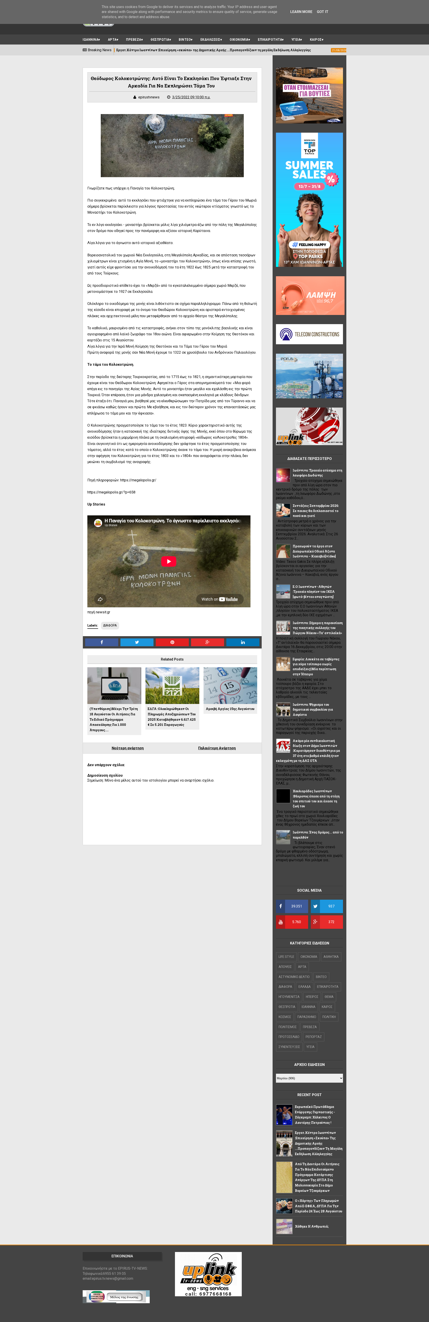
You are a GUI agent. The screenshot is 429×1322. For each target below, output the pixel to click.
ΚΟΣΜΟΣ (285, 1017)
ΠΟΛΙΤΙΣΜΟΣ (288, 1027)
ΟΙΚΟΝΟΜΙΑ (239, 39)
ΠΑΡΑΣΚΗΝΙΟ (306, 1017)
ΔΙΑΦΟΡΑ (110, 625)
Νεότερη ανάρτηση (128, 748)
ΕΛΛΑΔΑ (305, 986)
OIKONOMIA (309, 957)
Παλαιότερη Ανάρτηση (217, 748)
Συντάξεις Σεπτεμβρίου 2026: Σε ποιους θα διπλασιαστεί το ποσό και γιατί (316, 511)
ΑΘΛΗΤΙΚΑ (331, 957)
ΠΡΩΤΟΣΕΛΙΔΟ (289, 1037)
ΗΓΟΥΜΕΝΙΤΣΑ (289, 997)
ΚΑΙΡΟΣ (316, 39)
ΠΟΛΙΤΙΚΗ (329, 1017)
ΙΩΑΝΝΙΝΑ (90, 39)
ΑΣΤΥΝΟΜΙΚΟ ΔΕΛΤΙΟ (294, 977)
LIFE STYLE (286, 957)
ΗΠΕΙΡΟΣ (312, 997)
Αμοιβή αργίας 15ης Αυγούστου (230, 709)
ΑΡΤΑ (112, 39)
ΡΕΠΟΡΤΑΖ (314, 1037)
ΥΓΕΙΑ (296, 39)
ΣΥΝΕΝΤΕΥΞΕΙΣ (289, 1047)
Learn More (301, 12)
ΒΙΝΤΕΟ (185, 39)
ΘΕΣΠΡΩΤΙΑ (160, 39)
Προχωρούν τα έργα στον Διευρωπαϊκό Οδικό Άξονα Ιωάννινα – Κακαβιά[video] (314, 551)
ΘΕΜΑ (329, 997)
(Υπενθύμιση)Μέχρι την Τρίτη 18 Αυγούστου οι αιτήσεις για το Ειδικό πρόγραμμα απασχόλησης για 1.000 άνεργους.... (114, 719)
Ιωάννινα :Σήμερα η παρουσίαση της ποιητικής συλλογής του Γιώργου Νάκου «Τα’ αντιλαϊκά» (318, 628)
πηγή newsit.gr (98, 612)
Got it (322, 12)
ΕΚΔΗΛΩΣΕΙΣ (210, 39)
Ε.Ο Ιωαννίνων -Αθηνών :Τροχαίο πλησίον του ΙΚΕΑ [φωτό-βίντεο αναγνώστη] (314, 591)
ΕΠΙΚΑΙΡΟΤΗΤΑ (270, 39)
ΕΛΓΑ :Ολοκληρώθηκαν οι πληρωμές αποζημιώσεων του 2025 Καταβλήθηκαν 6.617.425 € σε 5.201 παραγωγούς (172, 717)
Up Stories (96, 504)
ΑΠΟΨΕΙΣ (285, 967)
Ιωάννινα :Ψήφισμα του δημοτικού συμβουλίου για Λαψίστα (313, 709)
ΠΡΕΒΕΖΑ (133, 39)
